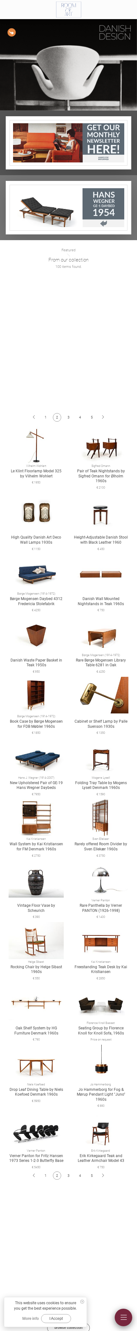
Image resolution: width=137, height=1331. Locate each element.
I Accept (56, 1318)
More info (30, 1318)
